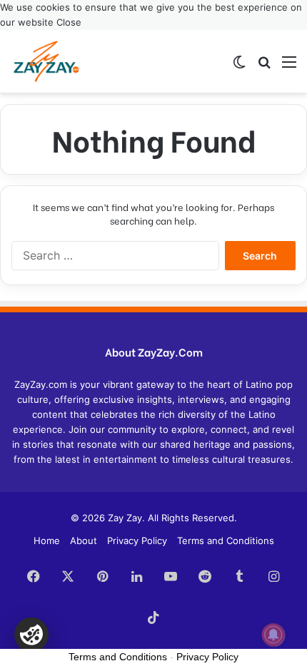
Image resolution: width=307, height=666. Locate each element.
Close (68, 22)
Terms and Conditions (225, 540)
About (83, 540)
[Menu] (289, 67)
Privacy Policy (137, 540)
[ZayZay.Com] (46, 61)
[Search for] (264, 67)
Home (47, 540)
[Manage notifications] (273, 634)
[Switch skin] (239, 67)
